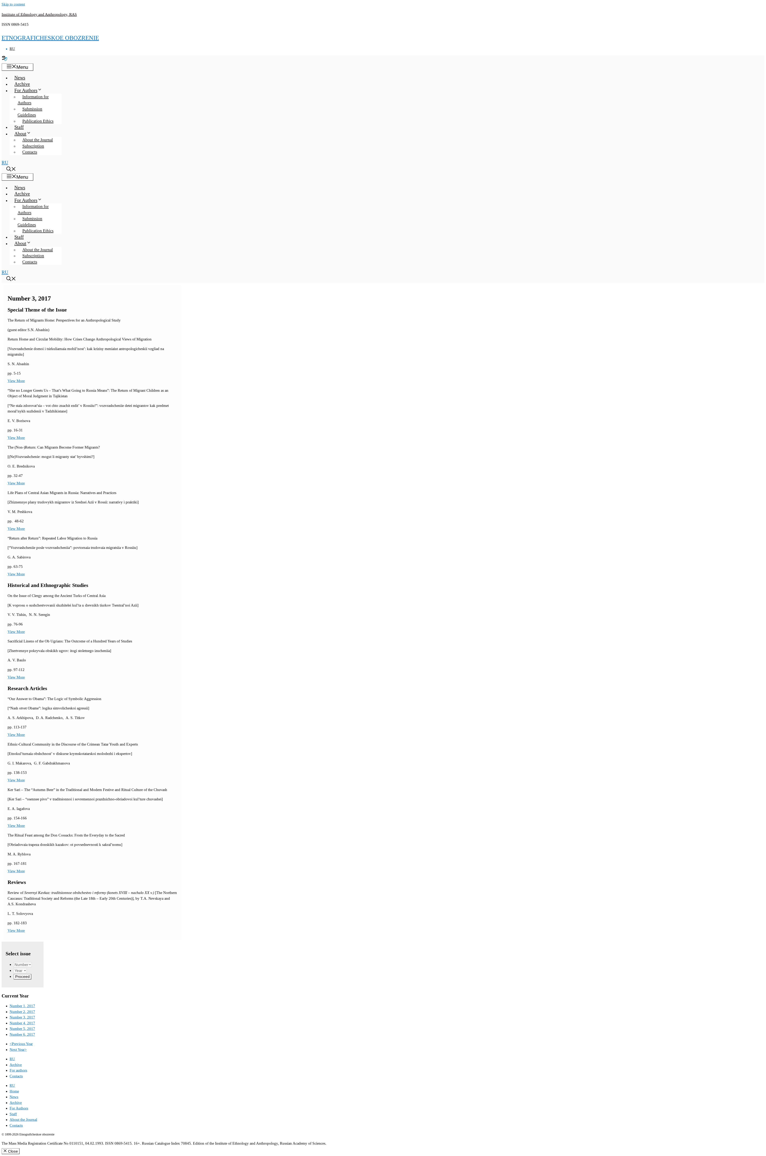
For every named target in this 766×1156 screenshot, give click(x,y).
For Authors (25, 90)
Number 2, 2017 (22, 1012)
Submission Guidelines (30, 112)
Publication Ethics (37, 121)
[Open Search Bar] (11, 169)
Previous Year (21, 1044)
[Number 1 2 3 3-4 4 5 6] (23, 964)
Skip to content (13, 4)
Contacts (29, 152)
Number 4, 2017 (22, 1023)
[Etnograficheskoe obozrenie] (5, 59)
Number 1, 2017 (22, 1006)
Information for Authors (33, 99)
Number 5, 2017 (22, 1029)
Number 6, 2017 (22, 1034)
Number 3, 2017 (22, 1017)
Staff (19, 127)
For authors (18, 1070)
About (20, 133)
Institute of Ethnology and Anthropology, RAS (39, 14)
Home (14, 1091)
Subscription (33, 146)
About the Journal (37, 139)
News (19, 77)
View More (16, 381)
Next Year (18, 1050)
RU (12, 49)
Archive (22, 84)
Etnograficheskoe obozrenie (50, 38)
